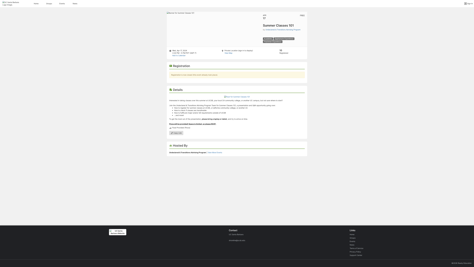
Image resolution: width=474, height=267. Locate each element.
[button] (12, 3)
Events (62, 3)
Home (352, 234)
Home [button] (36, 3)
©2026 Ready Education (462, 263)
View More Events (215, 152)
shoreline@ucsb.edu (237, 240)
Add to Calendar (179, 55)
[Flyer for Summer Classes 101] (237, 97)
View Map (228, 53)
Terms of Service (356, 248)
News (75, 3)
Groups (49, 3)
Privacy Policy (355, 252)
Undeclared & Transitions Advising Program (283, 30)
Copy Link (177, 133)
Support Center (356, 255)
